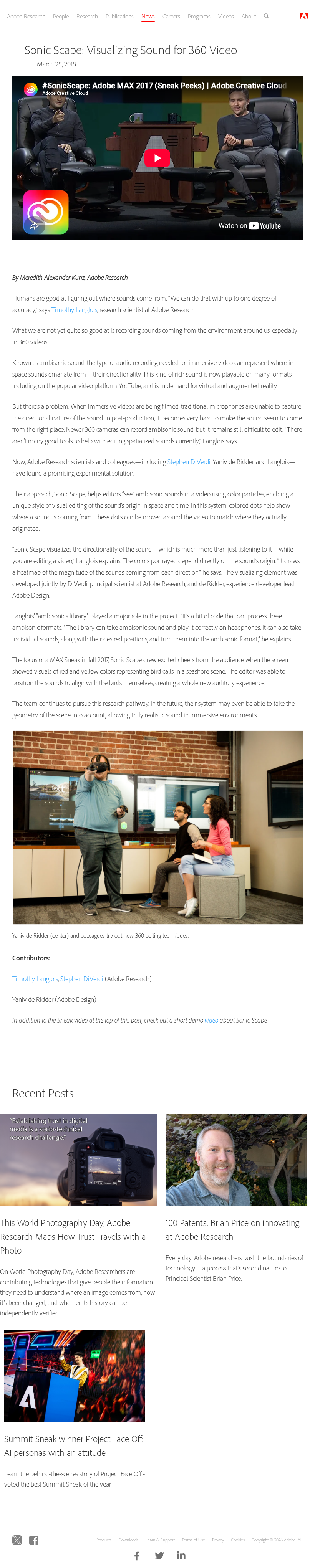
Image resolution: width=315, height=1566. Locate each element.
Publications (120, 16)
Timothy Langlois (74, 309)
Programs (199, 16)
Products (103, 1540)
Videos (226, 16)
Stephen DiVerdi (189, 461)
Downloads (128, 1540)
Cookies (238, 1540)
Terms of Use (193, 1540)
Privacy (218, 1540)
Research (87, 16)
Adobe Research (26, 16)
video (211, 1020)
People (61, 16)
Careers (171, 16)
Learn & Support (160, 1540)
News (148, 16)
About (249, 16)
